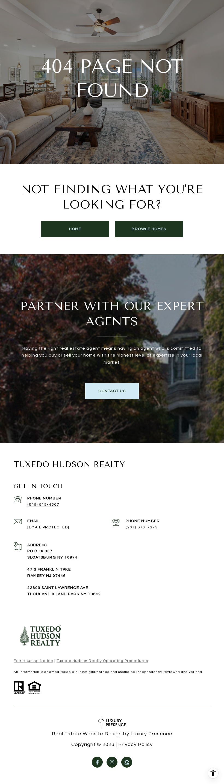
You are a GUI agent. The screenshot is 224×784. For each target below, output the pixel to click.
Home (75, 229)
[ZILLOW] (126, 762)
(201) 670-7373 (142, 527)
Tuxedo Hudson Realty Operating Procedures (102, 661)
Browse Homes (149, 229)
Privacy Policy (135, 744)
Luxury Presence (151, 733)
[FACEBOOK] (97, 762)
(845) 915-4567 (43, 505)
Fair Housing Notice (33, 661)
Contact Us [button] (112, 391)
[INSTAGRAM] (112, 762)
